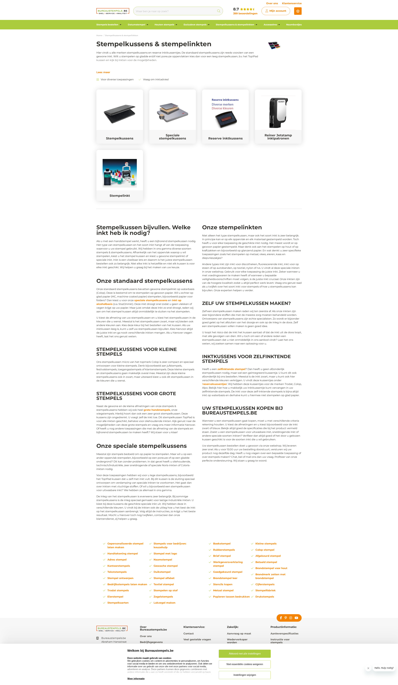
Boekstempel (222, 543)
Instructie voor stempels (280, 641)
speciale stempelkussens (150, 300)
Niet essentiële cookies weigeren (245, 664)
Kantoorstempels (118, 565)
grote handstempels (157, 409)
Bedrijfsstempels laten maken (127, 584)
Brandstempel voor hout (271, 568)
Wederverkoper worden (237, 641)
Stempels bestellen (107, 24)
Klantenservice (292, 3)
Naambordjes (294, 24)
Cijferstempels (265, 584)
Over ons (272, 3)
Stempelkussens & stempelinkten (235, 24)
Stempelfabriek (265, 590)
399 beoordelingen (245, 13)
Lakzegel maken (164, 602)
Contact (188, 633)
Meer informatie (136, 678)
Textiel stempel (164, 584)
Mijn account (277, 10)
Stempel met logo (165, 553)
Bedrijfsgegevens (151, 642)
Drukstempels (264, 596)
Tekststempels (117, 571)
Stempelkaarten (118, 602)
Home (99, 35)
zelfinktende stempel (231, 369)
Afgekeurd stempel (268, 555)
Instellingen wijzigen (245, 675)
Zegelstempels (163, 596)
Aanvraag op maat (239, 633)
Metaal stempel (223, 590)
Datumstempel (137, 24)
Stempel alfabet (164, 578)
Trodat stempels (118, 590)
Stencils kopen (222, 584)
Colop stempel (264, 549)
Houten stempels (165, 24)
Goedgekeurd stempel (227, 571)
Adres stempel (117, 559)
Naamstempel (163, 559)
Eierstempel (115, 596)
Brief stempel (222, 555)
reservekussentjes (215, 384)
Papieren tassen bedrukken (231, 596)
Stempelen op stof (166, 590)
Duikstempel (162, 571)
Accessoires (271, 24)
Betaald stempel (266, 562)
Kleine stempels (266, 543)
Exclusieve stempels (195, 24)
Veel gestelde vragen (197, 639)
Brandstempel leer (225, 578)
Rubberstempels (224, 549)
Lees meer (103, 72)
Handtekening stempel (122, 553)
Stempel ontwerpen (120, 578)
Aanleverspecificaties (284, 633)
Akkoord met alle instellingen (245, 653)
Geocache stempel (166, 565)
